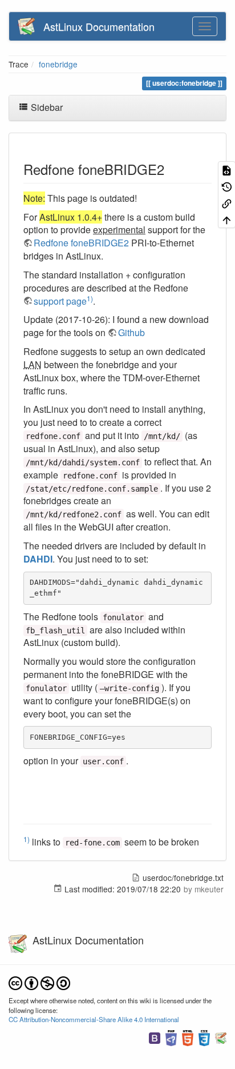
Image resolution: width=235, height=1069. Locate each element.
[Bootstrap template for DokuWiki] (154, 1036)
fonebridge (58, 64)
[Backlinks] (226, 203)
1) (90, 298)
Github (131, 332)
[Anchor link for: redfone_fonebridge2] (171, 169)
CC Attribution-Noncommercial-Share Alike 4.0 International (94, 1019)
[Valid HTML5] (187, 1036)
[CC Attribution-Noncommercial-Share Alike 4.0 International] (39, 982)
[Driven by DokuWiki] (220, 1036)
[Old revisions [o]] (226, 186)
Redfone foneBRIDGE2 (81, 242)
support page (60, 301)
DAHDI (37, 558)
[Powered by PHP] (171, 1036)
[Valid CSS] (204, 1036)
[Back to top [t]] (226, 220)
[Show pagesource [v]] (226, 169)
